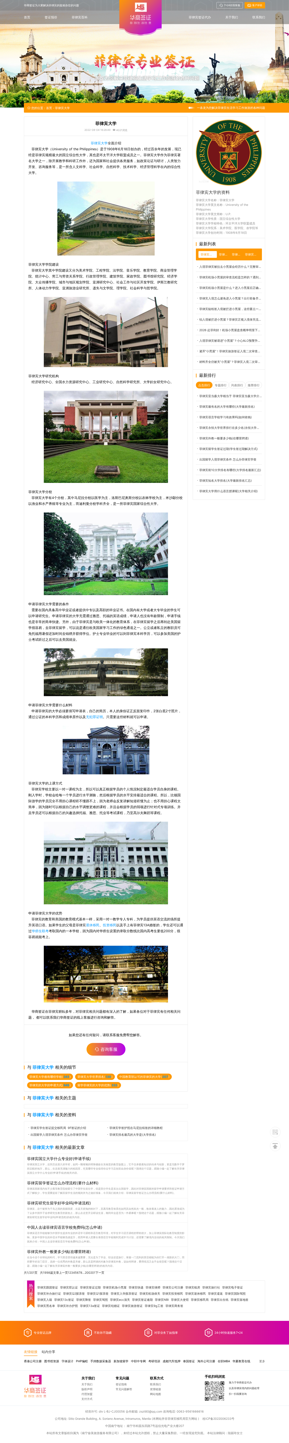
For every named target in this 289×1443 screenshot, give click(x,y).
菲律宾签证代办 (200, 17)
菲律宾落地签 (239, 1299)
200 (87, 1272)
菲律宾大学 (99, 143)
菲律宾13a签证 (90, 1305)
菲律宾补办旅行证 (49, 1293)
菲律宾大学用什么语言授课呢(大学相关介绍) (228, 491)
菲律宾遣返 (215, 1293)
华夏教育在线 (241, 1361)
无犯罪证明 (94, 717)
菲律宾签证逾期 (142, 1299)
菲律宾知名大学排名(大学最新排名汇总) (225, 480)
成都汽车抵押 (171, 1361)
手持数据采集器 (100, 1361)
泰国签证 (189, 1361)
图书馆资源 (51, 1361)
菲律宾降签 (83, 1299)
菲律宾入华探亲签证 (124, 1293)
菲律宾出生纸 (219, 1299)
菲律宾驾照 (100, 1299)
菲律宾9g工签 (154, 1305)
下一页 (99, 1272)
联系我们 (258, 17)
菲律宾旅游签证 (132, 1305)
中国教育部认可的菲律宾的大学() (144, 1076)
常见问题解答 (124, 1389)
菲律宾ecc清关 (120, 1299)
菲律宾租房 (192, 1287)
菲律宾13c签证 (64, 1299)
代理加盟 (86, 1394)
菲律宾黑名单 (46, 1305)
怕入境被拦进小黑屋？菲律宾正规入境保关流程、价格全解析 (230, 319)
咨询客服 (108, 1049)
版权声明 (86, 1389)
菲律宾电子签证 (232, 1287)
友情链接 (155, 1389)
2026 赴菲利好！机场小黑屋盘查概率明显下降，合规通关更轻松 (230, 330)
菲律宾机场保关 (149, 1293)
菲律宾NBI (162, 1299)
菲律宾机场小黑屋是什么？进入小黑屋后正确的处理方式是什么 (230, 288)
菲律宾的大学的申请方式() (50, 1085)
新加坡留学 (121, 1361)
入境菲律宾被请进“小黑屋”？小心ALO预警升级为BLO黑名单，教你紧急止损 (230, 340)
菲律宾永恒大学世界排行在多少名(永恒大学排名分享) (230, 427)
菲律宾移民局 (200, 1299)
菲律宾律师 (153, 1287)
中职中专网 (138, 1361)
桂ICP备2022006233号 (218, 1418)
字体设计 (67, 1361)
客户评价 (257, 5)
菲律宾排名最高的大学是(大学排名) (132, 1134)
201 (92, 1272)
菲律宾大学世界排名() (95, 1076)
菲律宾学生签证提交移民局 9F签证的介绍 (58, 1128)
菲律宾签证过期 (90, 1287)
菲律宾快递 (136, 1287)
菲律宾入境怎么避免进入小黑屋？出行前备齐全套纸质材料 (230, 298)
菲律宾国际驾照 (235, 1293)
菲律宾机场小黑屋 (115, 1287)
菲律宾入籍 (44, 1299)
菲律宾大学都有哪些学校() (50, 1076)
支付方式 (86, 1399)
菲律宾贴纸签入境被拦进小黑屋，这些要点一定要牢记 (230, 309)
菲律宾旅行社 (211, 1287)
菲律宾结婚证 (111, 1305)
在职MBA (224, 1361)
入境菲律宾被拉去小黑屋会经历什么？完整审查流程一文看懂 (230, 266)
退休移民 (92, 925)
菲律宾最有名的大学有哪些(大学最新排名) (227, 406)
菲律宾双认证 (69, 1287)
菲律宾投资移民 (172, 1293)
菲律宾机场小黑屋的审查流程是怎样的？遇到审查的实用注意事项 (230, 277)
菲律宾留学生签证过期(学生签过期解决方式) (228, 449)
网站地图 (155, 1394)
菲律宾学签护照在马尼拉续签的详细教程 (136, 1128)
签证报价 (51, 17)
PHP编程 (82, 1361)
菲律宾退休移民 (195, 1293)
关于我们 (231, 17)
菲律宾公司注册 (172, 1287)
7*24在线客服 (232, 5)
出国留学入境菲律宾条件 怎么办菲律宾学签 (59, 1134)
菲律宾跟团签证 (47, 1287)
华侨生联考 (40, 931)
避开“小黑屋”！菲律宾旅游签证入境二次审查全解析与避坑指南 (230, 351)
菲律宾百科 (80, 17)
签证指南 (121, 1384)
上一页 (63, 1272)
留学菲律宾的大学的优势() (98, 1085)
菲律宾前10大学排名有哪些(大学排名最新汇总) (230, 470)
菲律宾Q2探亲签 (74, 1293)
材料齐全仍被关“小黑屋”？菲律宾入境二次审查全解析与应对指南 (230, 361)
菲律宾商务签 (174, 1305)
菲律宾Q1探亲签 (98, 1293)
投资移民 (109, 925)
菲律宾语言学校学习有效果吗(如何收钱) (225, 417)
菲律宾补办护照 (67, 1305)
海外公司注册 (206, 1361)
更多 (262, 1361)
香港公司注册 (33, 1361)
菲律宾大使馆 (180, 1299)
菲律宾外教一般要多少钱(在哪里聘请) (224, 438)
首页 (27, 17)
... (83, 1272)
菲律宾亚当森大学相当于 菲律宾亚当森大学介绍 (230, 396)
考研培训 (154, 1361)
